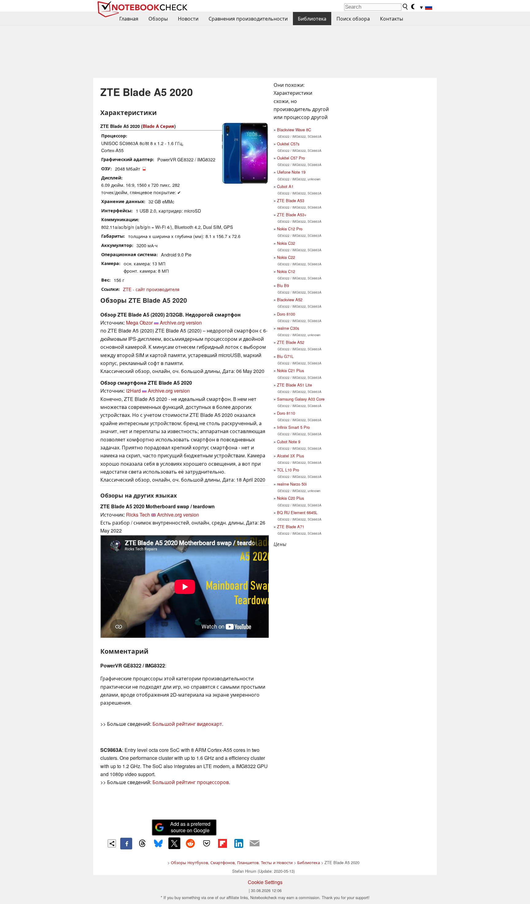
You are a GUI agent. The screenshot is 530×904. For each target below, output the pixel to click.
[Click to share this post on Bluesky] (158, 843)
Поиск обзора (353, 18)
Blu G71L (285, 356)
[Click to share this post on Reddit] (190, 843)
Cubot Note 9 (288, 441)
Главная (128, 18)
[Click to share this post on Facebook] (126, 843)
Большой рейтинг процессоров (190, 782)
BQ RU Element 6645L (297, 512)
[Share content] (112, 843)
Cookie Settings (265, 882)
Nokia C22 (286, 257)
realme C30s (288, 328)
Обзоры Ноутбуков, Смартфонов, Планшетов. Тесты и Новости (232, 862)
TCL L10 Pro (288, 470)
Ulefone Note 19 (291, 172)
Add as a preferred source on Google (190, 827)
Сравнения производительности (248, 18)
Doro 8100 (286, 314)
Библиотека (312, 18)
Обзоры (158, 18)
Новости (188, 18)
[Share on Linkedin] (238, 843)
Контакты (391, 18)
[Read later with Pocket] (206, 843)
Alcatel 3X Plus (290, 456)
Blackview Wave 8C (294, 130)
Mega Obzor (139, 322)
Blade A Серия (158, 126)
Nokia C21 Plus (290, 370)
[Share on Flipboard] (222, 843)
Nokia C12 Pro (289, 229)
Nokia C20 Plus (290, 498)
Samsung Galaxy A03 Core (301, 399)
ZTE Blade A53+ (291, 214)
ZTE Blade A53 (290, 200)
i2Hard (133, 390)
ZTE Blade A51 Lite (294, 385)
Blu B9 (283, 285)
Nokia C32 (286, 243)
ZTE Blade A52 (290, 342)
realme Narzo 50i (292, 484)
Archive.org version (181, 322)
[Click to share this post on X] (174, 843)
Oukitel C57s (288, 144)
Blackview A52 (289, 299)
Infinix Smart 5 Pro (293, 427)
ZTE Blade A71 (290, 526)
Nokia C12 (286, 271)
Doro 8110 (286, 413)
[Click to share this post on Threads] (142, 843)
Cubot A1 (285, 186)
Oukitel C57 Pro (291, 158)
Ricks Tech (138, 514)
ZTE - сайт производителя (151, 289)
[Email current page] (254, 843)
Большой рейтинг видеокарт (187, 723)
